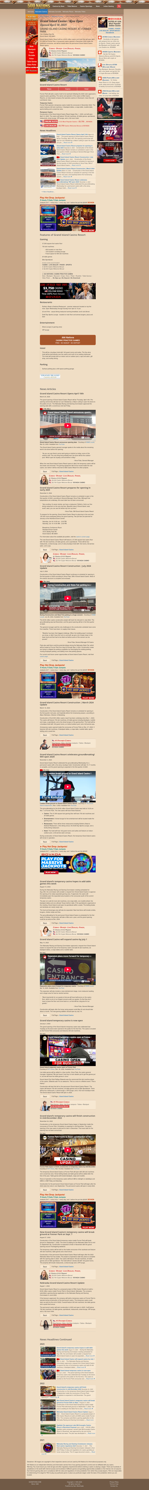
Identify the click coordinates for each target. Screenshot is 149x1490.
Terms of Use (114, 1484)
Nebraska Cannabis (54, 12)
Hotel (86, 89)
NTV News (51, 1069)
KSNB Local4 (90, 442)
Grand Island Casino (72, 16)
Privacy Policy (114, 1482)
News (49, 89)
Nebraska (31, 12)
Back (45, 471)
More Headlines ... (49, 192)
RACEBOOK (110, 33)
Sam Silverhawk (78, 1486)
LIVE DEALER (103, 31)
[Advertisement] (68, 1318)
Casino (67, 89)
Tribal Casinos (44, 16)
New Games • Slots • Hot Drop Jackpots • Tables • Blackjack (71, 743)
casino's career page (83, 537)
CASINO (111, 29)
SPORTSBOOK (115, 31)
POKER (117, 29)
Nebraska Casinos (41, 12)
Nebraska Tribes (80, 12)
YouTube (62, 444)
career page (44, 656)
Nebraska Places (68, 12)
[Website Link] (68, 376)
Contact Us (114, 1486)
